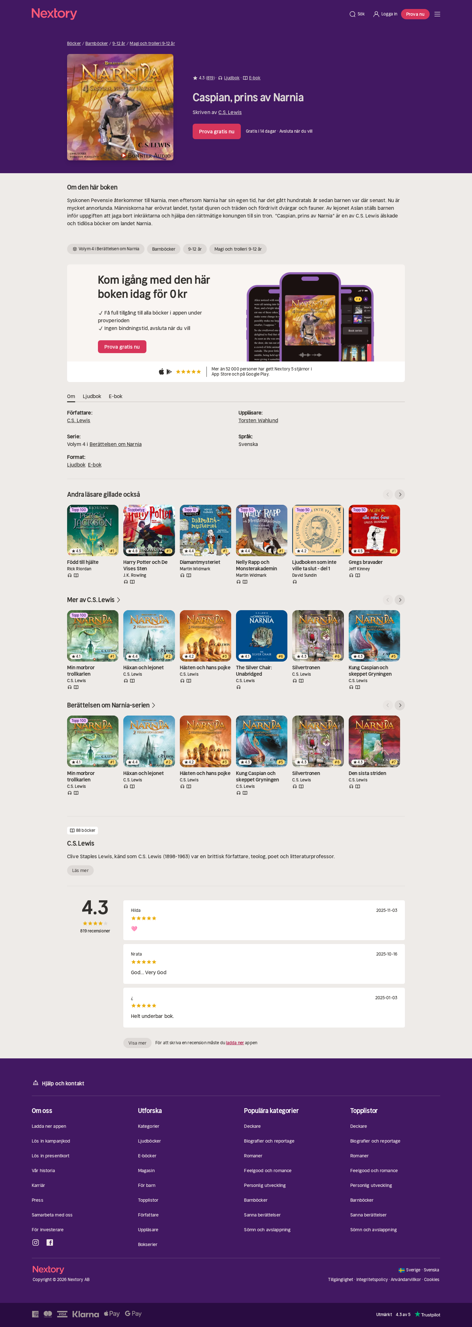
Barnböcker (96, 43)
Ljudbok (76, 464)
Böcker (74, 43)
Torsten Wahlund (258, 420)
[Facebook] (50, 1242)
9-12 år (118, 43)
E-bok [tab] (115, 396)
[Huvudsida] (437, 14)
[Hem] (188, 14)
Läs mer (80, 870)
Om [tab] (71, 396)
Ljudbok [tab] (92, 396)
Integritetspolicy (372, 1279)
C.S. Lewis (230, 112)
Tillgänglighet (340, 1279)
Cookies (432, 1279)
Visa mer (137, 1043)
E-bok (94, 464)
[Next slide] (400, 494)
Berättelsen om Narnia (116, 444)
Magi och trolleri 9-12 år (152, 43)
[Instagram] (35, 1242)
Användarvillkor (406, 1279)
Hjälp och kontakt (63, 1083)
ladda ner (235, 1043)
